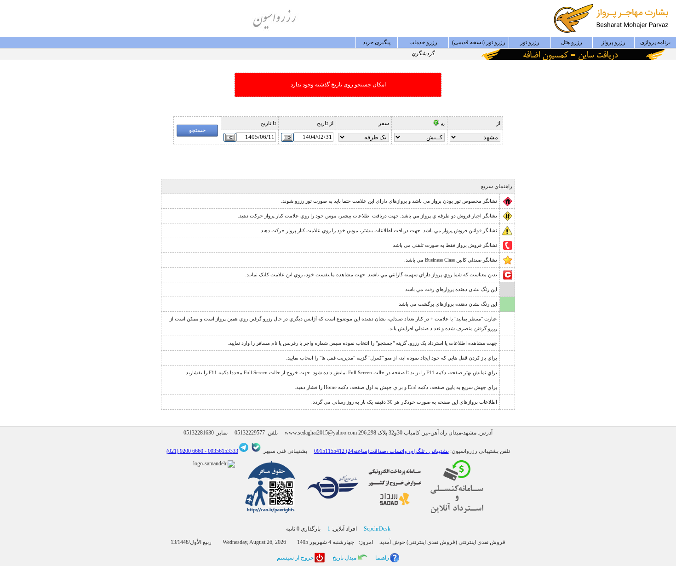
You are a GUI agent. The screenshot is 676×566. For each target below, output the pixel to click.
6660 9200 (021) (184, 451)
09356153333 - (220, 451)
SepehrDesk (377, 529)
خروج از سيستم (295, 558)
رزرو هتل (571, 42)
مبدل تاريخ (344, 558)
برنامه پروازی (655, 42)
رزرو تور (529, 42)
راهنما (382, 558)
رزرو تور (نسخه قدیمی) (478, 42)
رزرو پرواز (613, 42)
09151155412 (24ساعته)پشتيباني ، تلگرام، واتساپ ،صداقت (381, 451)
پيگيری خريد (376, 42)
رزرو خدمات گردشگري (423, 43)
